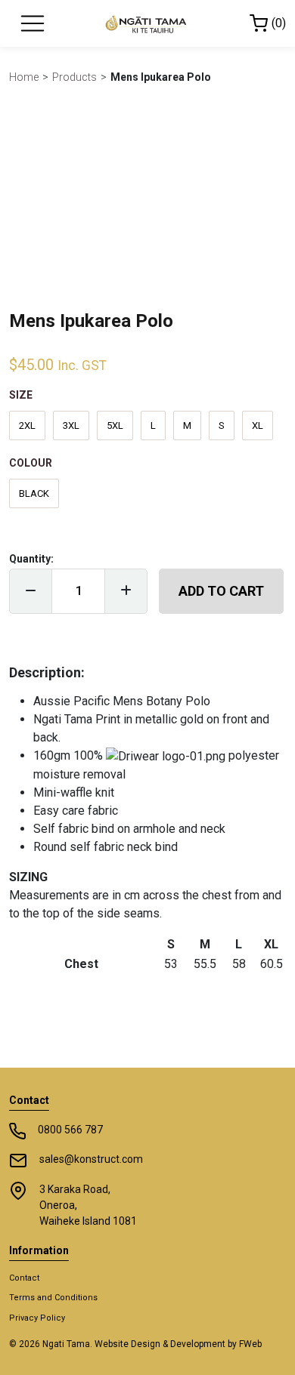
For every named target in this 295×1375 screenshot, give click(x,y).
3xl (71, 425)
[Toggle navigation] (32, 23)
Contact (24, 1278)
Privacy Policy (37, 1318)
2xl (27, 425)
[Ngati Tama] (148, 24)
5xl (115, 425)
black (34, 493)
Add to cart (221, 591)
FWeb (250, 1344)
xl (257, 425)
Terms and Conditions (53, 1298)
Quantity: (31, 559)
